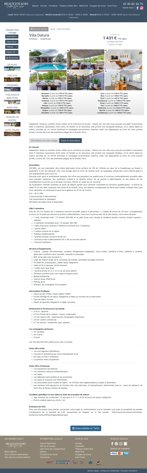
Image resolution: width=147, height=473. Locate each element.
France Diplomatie (48, 443)
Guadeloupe (45, 39)
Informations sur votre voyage (44, 140)
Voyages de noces (98, 6)
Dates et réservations (70, 140)
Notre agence (10, 451)
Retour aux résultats (63, 29)
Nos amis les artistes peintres (17, 457)
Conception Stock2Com (129, 471)
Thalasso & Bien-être (68, 6)
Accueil (52, 29)
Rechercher (13, 58)
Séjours (35, 6)
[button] (11, 36)
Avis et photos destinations (16, 454)
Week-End (83, 6)
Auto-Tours (112, 6)
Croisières (53, 6)
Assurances (45, 457)
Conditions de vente (49, 454)
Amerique (33, 39)
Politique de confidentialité (110, 471)
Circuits (43, 6)
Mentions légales (93, 471)
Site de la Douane (47, 446)
